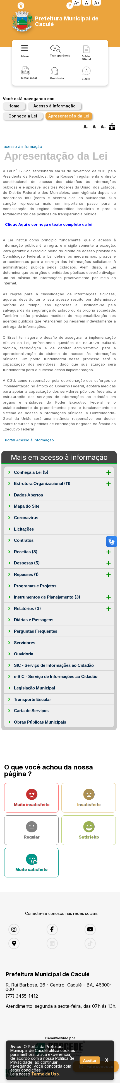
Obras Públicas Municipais (40, 722)
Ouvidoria (23, 653)
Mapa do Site (26, 506)
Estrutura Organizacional (42, 483)
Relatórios (27, 608)
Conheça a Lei (22, 116)
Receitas (25, 551)
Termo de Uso (45, 1074)
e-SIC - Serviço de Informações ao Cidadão (55, 676)
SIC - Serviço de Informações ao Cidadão (54, 665)
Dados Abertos (28, 495)
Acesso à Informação (54, 105)
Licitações (24, 529)
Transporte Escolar (32, 699)
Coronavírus (26, 517)
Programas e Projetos (35, 585)
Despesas (27, 563)
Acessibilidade (20, 5)
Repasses (26, 574)
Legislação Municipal (34, 688)
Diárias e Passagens (33, 619)
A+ (97, 3)
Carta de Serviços (31, 710)
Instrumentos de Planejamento (47, 597)
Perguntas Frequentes (35, 631)
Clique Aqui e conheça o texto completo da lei (48, 224)
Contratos (23, 540)
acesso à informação (23, 146)
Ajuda (69, 5)
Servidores (24, 642)
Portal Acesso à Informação (29, 440)
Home (14, 105)
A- (76, 3)
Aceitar (90, 1060)
